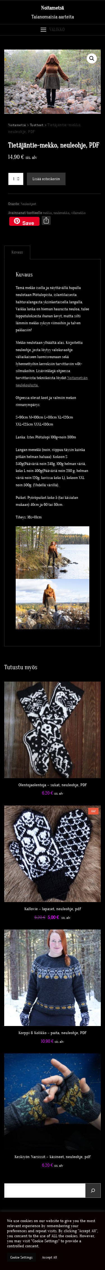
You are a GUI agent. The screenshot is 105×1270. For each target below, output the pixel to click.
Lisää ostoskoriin (46, 179)
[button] (52, 29)
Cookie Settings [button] (21, 1257)
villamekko (78, 213)
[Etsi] (93, 1191)
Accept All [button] (49, 1257)
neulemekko (61, 213)
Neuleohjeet (28, 204)
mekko (47, 213)
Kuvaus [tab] (17, 252)
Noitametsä (52, 8)
